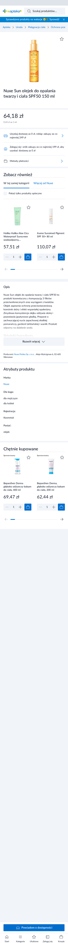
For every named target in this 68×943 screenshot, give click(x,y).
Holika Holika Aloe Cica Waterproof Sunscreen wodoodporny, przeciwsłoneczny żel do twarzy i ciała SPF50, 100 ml (17, 236)
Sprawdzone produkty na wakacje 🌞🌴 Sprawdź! (32, 19)
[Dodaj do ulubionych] (62, 39)
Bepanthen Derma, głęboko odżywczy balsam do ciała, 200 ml (51, 486)
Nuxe (6, 384)
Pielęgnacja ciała (36, 27)
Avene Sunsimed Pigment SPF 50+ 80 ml (50, 235)
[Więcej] (62, 161)
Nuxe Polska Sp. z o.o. (24, 354)
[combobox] (44, 11)
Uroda (19, 27)
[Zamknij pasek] (63, 19)
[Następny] (62, 269)
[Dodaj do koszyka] (27, 257)
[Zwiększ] (20, 257)
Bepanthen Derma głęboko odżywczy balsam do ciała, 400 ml (17, 486)
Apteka (6, 27)
